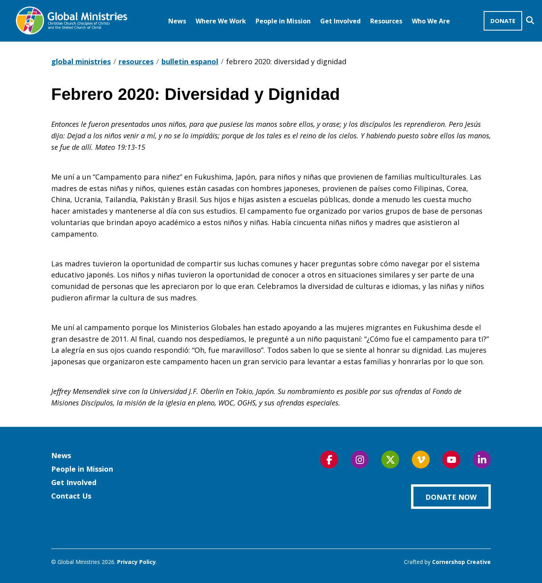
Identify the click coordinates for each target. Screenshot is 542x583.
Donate (502, 21)
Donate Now (451, 497)
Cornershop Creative (461, 562)
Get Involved (340, 21)
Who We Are (431, 21)
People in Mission (283, 21)
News (177, 21)
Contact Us (71, 496)
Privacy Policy (136, 562)
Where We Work (221, 21)
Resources (386, 21)
